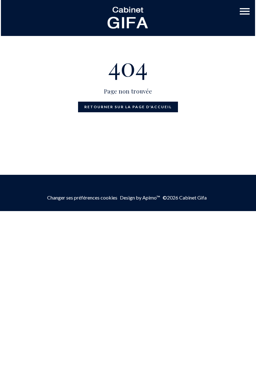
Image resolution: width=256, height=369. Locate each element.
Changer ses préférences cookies (82, 197)
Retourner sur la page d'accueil (128, 106)
